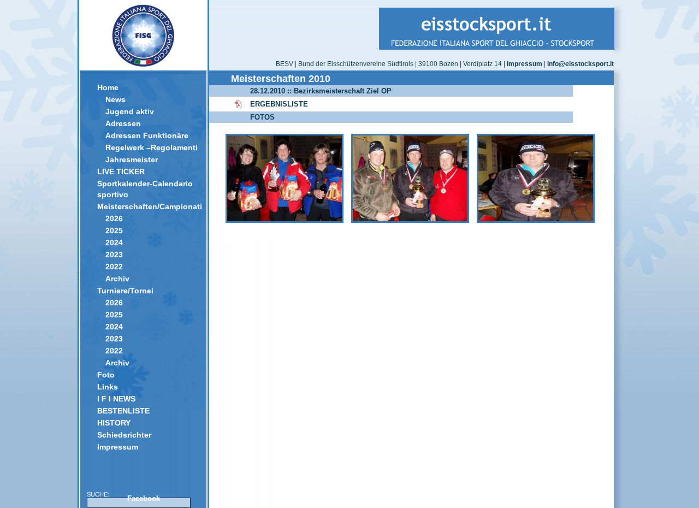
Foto (106, 374)
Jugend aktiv (129, 111)
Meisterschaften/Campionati (147, 206)
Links (107, 386)
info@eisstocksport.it (580, 64)
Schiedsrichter (124, 434)
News (115, 99)
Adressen (123, 123)
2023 (114, 254)
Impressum (117, 446)
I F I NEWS (116, 398)
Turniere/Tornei (125, 290)
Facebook (143, 498)
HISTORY (114, 422)
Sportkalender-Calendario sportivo (145, 189)
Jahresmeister (131, 159)
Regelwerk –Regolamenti (151, 147)
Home (108, 87)
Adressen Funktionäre (146, 135)
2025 (114, 230)
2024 (114, 242)
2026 (114, 218)
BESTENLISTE (123, 410)
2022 (114, 266)
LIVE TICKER (121, 171)
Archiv (117, 278)
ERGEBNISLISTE (279, 104)
